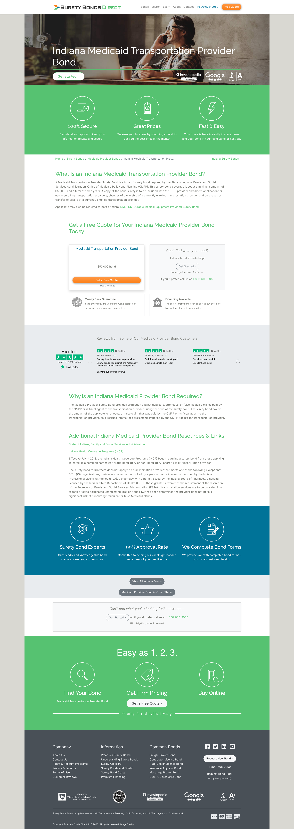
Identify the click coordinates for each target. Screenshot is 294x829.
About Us (59, 755)
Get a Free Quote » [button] (147, 703)
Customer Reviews (65, 777)
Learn (166, 6)
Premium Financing (113, 777)
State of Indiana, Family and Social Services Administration (107, 444)
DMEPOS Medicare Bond (165, 777)
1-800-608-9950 (207, 6)
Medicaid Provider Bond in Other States (147, 592)
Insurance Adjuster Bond (165, 768)
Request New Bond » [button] (219, 758)
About (177, 6)
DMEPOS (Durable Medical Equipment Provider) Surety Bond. (159, 207)
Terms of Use (61, 772)
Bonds (145, 6)
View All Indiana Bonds (147, 581)
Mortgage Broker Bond (164, 772)
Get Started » (68, 76)
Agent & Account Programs (70, 763)
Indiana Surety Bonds (225, 158)
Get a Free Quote (107, 280)
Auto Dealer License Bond (166, 763)
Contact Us (60, 759)
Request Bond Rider (219, 773)
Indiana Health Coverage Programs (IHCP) (96, 451)
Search (155, 6)
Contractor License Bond (166, 759)
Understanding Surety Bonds (119, 759)
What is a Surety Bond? (116, 755)
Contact (188, 6)
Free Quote (231, 6)
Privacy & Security (64, 768)
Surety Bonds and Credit (117, 768)
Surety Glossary (111, 763)
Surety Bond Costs (113, 772)
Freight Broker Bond (162, 755)
